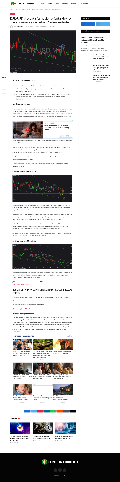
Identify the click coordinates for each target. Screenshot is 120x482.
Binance (73, 3)
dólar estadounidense (45, 86)
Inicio (43, 3)
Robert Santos (19, 26)
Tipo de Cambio (62, 475)
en (92, 45)
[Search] (107, 4)
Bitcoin (57, 3)
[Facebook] (4, 82)
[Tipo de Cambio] (23, 3)
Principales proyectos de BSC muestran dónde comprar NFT (42, 437)
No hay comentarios (41, 26)
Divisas (13, 14)
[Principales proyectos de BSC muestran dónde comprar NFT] (43, 428)
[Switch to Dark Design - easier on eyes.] (109, 3)
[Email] (4, 101)
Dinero (50, 3)
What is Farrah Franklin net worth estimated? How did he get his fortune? (101, 67)
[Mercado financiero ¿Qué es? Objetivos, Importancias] (65, 428)
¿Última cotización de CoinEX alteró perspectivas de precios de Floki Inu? (19, 438)
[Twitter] (4, 87)
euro (18, 86)
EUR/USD (35, 94)
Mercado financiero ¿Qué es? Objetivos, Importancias (64, 437)
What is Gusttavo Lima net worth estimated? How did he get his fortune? (101, 56)
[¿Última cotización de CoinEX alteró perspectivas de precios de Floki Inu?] (20, 428)
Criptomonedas (83, 3)
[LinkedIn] (4, 91)
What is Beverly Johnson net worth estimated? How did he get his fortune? (101, 77)
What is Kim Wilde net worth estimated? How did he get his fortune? (92, 39)
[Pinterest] (4, 96)
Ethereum (65, 3)
